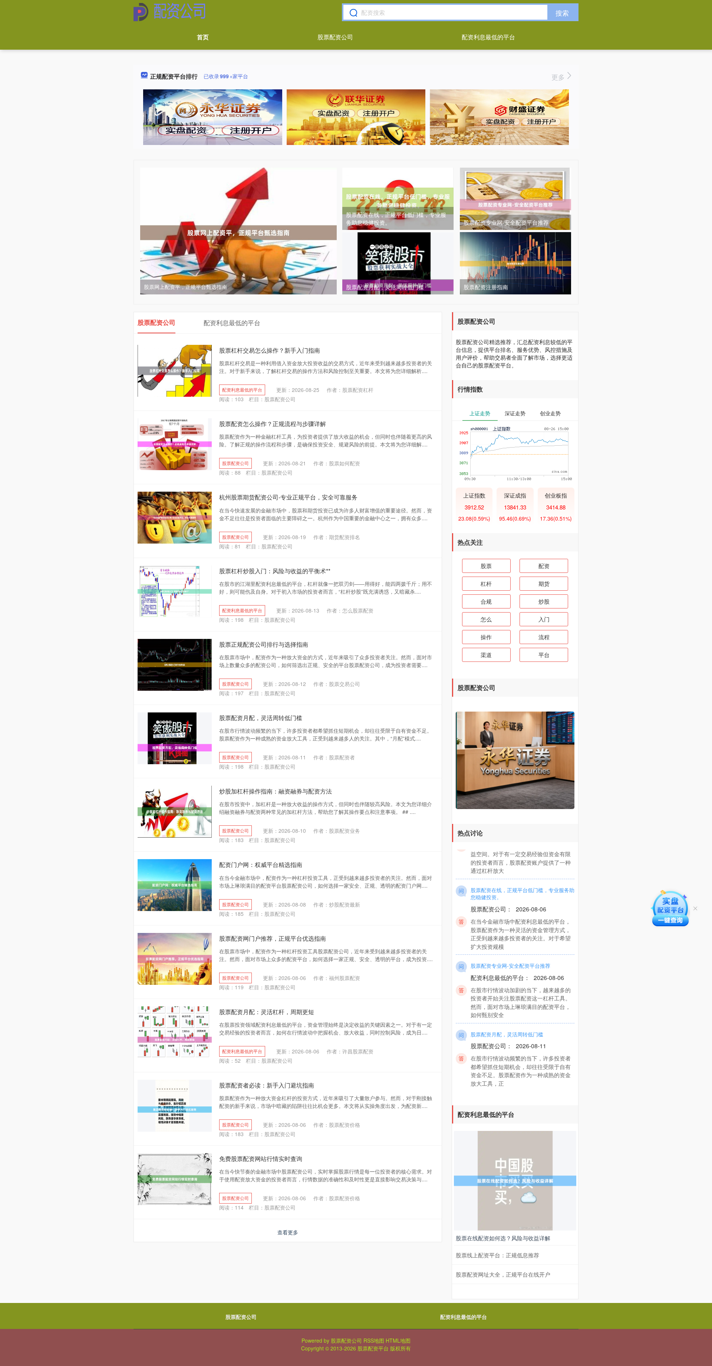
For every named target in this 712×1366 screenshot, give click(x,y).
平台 (544, 655)
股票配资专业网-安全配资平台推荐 (506, 222)
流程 (544, 637)
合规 (486, 601)
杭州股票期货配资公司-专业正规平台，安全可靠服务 (288, 497)
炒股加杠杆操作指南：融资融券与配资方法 (275, 791)
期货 (544, 583)
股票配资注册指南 (486, 287)
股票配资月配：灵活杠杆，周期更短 (266, 1011)
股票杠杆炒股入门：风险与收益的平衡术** (274, 571)
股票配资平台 (373, 1348)
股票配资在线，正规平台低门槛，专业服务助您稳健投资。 (522, 930)
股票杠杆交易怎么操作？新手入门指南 (269, 350)
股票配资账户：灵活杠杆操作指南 (509, 858)
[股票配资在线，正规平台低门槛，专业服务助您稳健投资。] (398, 200)
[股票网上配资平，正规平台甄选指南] (238, 231)
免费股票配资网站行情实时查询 (260, 1158)
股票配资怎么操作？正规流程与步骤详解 (272, 423)
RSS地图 (373, 1340)
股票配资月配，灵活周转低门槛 (385, 287)
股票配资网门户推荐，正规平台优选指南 (272, 938)
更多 (559, 77)
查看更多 (287, 1232)
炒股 (544, 601)
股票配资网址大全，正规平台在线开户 (503, 1274)
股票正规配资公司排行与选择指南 (263, 644)
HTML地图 (398, 1340)
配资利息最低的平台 (488, 37)
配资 (544, 566)
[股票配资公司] (169, 12)
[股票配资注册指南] (515, 263)
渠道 (486, 655)
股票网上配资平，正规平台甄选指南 (185, 286)
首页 (203, 37)
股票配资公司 (335, 37)
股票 (486, 566)
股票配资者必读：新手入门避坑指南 (266, 1085)
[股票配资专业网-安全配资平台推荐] (515, 204)
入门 (544, 619)
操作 (486, 637)
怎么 (486, 619)
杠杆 (486, 583)
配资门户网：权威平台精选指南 (260, 864)
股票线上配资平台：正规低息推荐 (497, 1255)
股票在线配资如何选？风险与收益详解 (503, 1238)
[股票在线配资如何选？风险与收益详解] (515, 1180)
